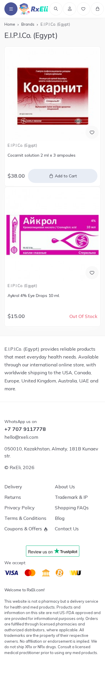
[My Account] (69, 8)
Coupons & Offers (23, 528)
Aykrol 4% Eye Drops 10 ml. (34, 295)
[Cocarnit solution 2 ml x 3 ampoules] (52, 94)
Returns (12, 497)
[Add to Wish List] (92, 132)
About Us (65, 486)
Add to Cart (66, 176)
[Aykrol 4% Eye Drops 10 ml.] (52, 235)
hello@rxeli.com (21, 437)
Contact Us (67, 528)
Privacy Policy (19, 507)
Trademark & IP (71, 497)
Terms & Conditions (25, 518)
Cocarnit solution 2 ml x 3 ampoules (42, 155)
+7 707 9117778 (25, 429)
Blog (59, 518)
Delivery (13, 486)
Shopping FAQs (72, 507)
